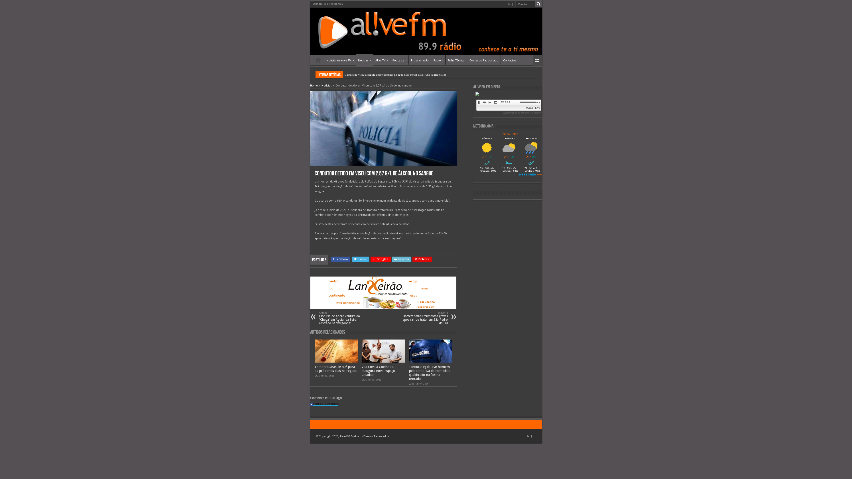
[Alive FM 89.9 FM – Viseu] (426, 31)
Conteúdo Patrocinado (483, 60)
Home (318, 60)
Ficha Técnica (456, 60)
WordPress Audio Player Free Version (522, 113)
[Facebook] (512, 4)
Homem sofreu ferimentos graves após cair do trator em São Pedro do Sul (425, 318)
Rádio (437, 60)
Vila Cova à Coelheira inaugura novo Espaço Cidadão (378, 371)
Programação (420, 60)
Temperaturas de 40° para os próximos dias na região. (336, 369)
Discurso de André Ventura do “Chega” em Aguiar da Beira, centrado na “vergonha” (339, 318)
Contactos (509, 60)
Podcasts (398, 60)
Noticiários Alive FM (339, 60)
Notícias (363, 60)
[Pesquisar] (538, 4)
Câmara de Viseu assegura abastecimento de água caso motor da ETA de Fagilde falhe (395, 74)
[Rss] (508, 4)
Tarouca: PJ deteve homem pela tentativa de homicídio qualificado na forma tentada (429, 373)
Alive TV (380, 60)
